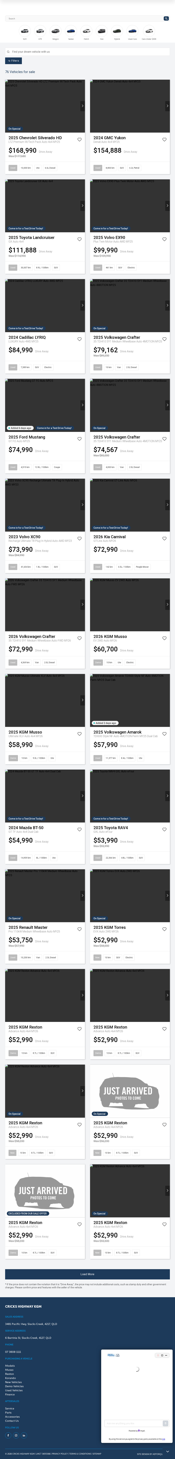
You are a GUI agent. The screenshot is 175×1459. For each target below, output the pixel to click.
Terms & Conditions (80, 1453)
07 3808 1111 (13, 1351)
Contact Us (12, 1420)
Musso (9, 1369)
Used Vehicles (14, 1390)
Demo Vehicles (14, 1386)
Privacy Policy (60, 1453)
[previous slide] (12, 32)
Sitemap (97, 1453)
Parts (8, 1412)
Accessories (12, 1416)
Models (10, 1365)
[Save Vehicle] (79, 140)
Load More (87, 1274)
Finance (10, 1394)
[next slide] (164, 35)
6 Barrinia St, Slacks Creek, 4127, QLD (28, 1337)
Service (9, 1408)
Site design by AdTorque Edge (153, 1454)
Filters (15, 60)
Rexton (9, 1374)
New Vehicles (13, 1382)
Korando (10, 1378)
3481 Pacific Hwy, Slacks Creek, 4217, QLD (31, 1324)
